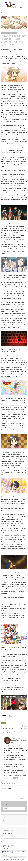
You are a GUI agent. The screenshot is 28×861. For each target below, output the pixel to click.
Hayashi (14, 33)
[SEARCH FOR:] (14, 808)
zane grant (15, 738)
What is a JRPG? (23, 727)
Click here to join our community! (11, 820)
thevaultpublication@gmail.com (8, 850)
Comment (22, 798)
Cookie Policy (4, 855)
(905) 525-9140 (4, 848)
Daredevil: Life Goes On (7, 727)
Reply (15, 778)
